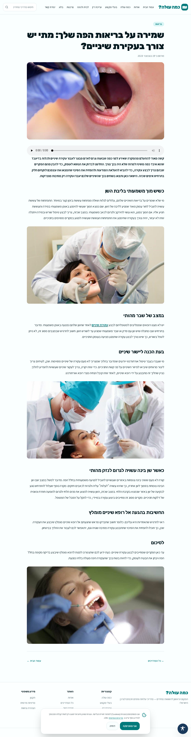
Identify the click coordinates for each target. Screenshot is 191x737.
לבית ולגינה (83, 7)
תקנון (32, 697)
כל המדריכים (67, 703)
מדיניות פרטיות (27, 703)
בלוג (61, 7)
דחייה (112, 726)
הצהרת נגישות (28, 708)
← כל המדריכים (156, 660)
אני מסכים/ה (130, 726)
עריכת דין (97, 7)
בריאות (158, 24)
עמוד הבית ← (34, 660)
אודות (137, 7)
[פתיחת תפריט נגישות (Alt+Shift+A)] (183, 729)
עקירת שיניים (100, 325)
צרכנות (70, 7)
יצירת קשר (50, 7)
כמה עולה (125, 7)
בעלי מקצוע (111, 7)
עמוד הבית (148, 7)
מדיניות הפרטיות (116, 717)
